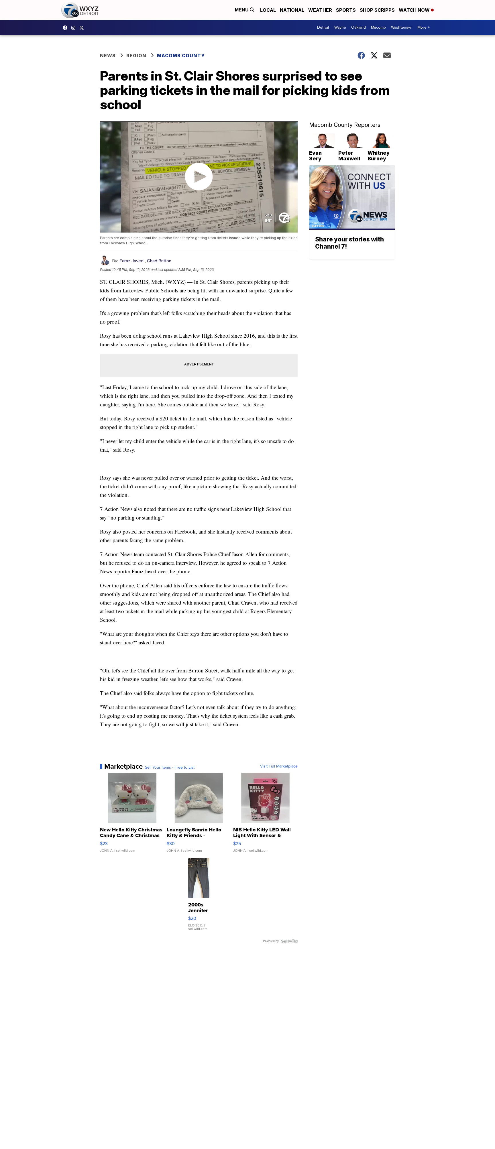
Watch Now (415, 10)
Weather (320, 10)
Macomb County (181, 55)
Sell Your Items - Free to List (170, 768)
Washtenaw (401, 27)
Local (268, 10)
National (292, 10)
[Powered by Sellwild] (289, 941)
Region (136, 55)
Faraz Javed (131, 260)
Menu (242, 9)
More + (423, 27)
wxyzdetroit (66, 27)
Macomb (378, 27)
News (108, 55)
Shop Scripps (377, 10)
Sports (346, 10)
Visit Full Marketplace (279, 766)
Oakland (358, 27)
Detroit (323, 27)
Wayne (340, 27)
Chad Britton (159, 260)
